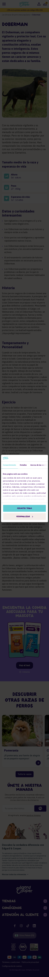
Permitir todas (24, 508)
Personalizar (23, 516)
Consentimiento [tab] (9, 465)
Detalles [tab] (23, 465)
